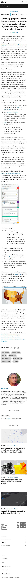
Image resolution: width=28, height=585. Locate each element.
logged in (9, 418)
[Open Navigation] (26, 2)
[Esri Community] (18, 526)
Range (11, 257)
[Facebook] (18, 523)
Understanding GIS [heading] (6, 539)
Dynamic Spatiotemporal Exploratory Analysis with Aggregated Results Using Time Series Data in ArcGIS (13, 450)
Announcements (5, 14)
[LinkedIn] (24, 523)
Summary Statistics (12, 112)
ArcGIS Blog (5, 6)
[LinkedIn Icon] (17, 348)
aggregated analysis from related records (13, 45)
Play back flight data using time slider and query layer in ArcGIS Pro (13, 512)
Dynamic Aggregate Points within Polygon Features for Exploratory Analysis (11, 481)
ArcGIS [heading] (3, 532)
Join (5, 122)
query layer (17, 274)
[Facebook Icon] (14, 348)
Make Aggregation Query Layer (10, 173)
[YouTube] (24, 526)
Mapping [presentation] (16, 445)
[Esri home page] (4, 2)
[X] (21, 523)
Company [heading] (3, 542)
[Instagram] (21, 526)
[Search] (22, 2)
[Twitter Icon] (11, 348)
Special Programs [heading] (5, 545)
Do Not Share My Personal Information (11, 577)
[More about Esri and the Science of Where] (4, 526)
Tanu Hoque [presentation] (10, 445)
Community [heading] (4, 536)
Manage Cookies (6, 573)
